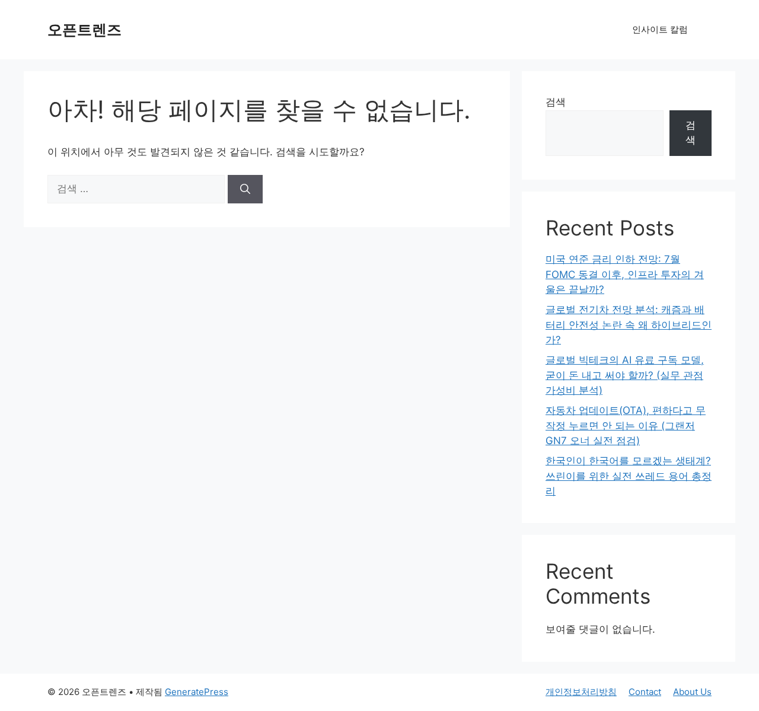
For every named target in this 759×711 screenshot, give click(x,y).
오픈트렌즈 (84, 30)
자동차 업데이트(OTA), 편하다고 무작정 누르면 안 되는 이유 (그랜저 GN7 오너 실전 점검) (626, 425)
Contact (645, 691)
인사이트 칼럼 (660, 29)
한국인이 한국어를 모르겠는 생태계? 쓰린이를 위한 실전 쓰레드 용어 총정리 (629, 476)
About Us (692, 691)
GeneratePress (196, 691)
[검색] (245, 189)
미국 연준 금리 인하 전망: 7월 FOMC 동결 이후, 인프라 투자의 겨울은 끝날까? (625, 274)
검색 (556, 102)
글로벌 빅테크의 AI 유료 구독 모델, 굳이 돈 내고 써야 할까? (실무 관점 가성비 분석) (625, 375)
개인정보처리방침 (581, 691)
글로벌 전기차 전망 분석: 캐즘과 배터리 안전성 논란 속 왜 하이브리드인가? (629, 325)
